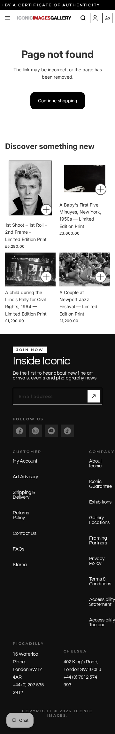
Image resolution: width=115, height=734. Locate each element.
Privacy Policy (96, 561)
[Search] (83, 18)
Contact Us (24, 533)
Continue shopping (57, 100)
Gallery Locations (99, 520)
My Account (25, 461)
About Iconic (95, 463)
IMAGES (57, 715)
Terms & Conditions (100, 581)
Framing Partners (98, 540)
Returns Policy (21, 515)
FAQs (18, 549)
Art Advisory (25, 476)
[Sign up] (94, 396)
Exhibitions (100, 502)
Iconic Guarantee (100, 484)
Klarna (20, 564)
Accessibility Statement (102, 602)
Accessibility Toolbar (102, 622)
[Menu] (8, 18)
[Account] (95, 18)
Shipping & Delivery (24, 495)
